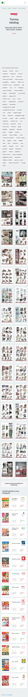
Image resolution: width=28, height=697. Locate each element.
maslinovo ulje (7, 85)
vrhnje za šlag (20, 138)
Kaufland (23, 604)
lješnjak (5, 129)
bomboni (21, 101)
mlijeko (11, 132)
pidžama (17, 151)
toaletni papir (17, 112)
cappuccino (12, 96)
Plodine (23, 574)
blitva (4, 165)
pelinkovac (6, 76)
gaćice (5, 151)
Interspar (23, 588)
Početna (4, 8)
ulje (23, 85)
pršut (19, 124)
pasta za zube (18, 160)
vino (21, 121)
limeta (11, 71)
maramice (17, 157)
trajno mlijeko (13, 135)
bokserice (18, 149)
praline (17, 132)
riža (4, 140)
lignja (19, 126)
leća (16, 118)
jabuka (11, 149)
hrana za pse (19, 79)
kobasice (5, 121)
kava (13, 99)
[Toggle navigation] (25, 2)
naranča (5, 74)
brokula (13, 126)
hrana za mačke (8, 79)
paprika (5, 104)
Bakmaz (23, 647)
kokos (4, 101)
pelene (5, 96)
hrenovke (6, 124)
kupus (11, 118)
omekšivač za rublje (9, 107)
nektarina (13, 74)
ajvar (15, 140)
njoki (21, 135)
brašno (5, 93)
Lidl (23, 663)
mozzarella (21, 93)
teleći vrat (21, 82)
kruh (17, 146)
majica (11, 151)
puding (5, 135)
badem (21, 140)
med (22, 146)
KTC (24, 529)
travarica (19, 76)
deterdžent (12, 93)
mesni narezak (7, 90)
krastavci (15, 143)
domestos (12, 104)
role (4, 112)
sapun (4, 163)
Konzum (23, 561)
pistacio (22, 118)
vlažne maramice (14, 163)
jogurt (4, 132)
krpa (4, 115)
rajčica (5, 146)
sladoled (12, 129)
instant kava (6, 99)
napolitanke (12, 101)
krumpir (5, 118)
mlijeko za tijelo (7, 160)
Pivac (23, 679)
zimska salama (18, 90)
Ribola (23, 634)
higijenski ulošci (7, 157)
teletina (13, 82)
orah (21, 143)
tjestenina (17, 85)
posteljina (6, 82)
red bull (20, 74)
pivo (12, 76)
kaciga (23, 163)
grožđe (5, 149)
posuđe (19, 110)
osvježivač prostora (9, 110)
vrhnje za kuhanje (8, 138)
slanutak (19, 129)
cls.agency (10, 694)
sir (15, 87)
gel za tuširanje (17, 154)
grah (9, 143)
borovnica (6, 126)
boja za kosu (6, 154)
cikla (4, 143)
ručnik (9, 112)
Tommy (9, 8)
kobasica (21, 87)
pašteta (5, 87)
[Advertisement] (14, 49)
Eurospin (23, 545)
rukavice (10, 115)
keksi (19, 99)
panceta (13, 124)
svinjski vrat (14, 121)
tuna (10, 87)
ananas (5, 71)
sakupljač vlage (19, 115)
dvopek (11, 146)
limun (17, 71)
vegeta (9, 140)
